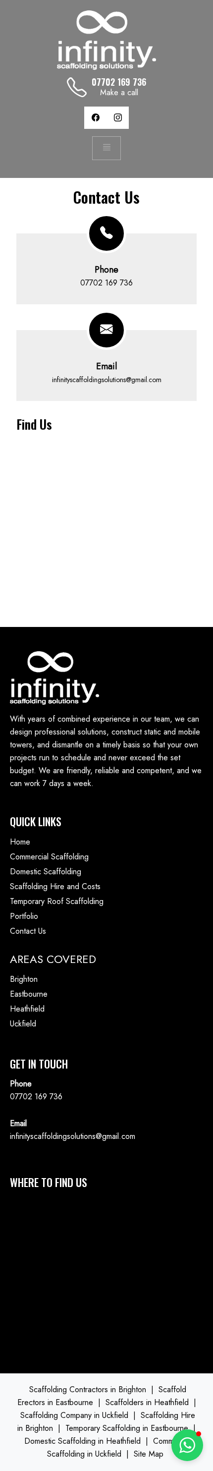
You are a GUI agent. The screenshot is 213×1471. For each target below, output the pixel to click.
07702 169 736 (106, 282)
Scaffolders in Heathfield (147, 1402)
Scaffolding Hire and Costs (55, 886)
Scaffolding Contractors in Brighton (87, 1389)
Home (20, 842)
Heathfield (27, 1009)
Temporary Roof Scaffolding (57, 901)
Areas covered (53, 959)
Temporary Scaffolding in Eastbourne (126, 1428)
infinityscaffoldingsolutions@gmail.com (106, 380)
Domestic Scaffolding (45, 871)
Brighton (24, 979)
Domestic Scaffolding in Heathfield (82, 1441)
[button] (187, 1445)
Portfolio (24, 916)
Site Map (148, 1454)
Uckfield (23, 1023)
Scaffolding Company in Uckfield (74, 1415)
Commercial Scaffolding (49, 856)
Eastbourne (29, 994)
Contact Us (28, 931)
